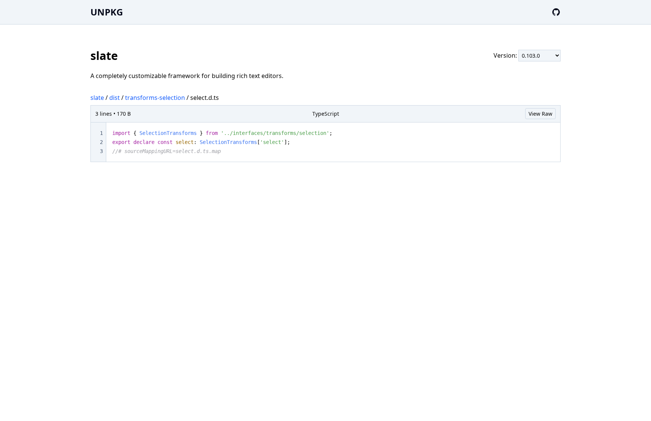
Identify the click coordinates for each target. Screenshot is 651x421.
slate (97, 97)
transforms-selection (155, 97)
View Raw (540, 113)
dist (114, 97)
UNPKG (106, 12)
